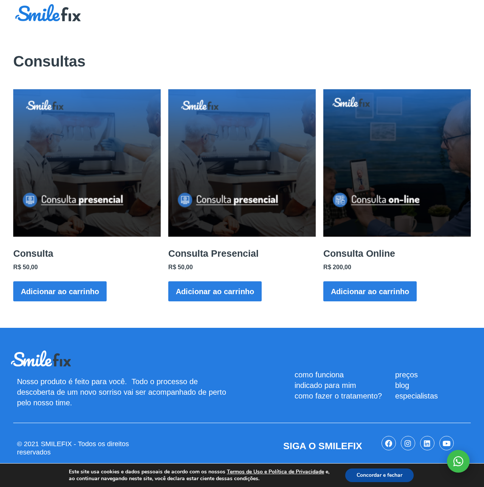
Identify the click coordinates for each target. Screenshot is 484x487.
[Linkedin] (427, 443)
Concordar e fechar (379, 475)
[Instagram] (408, 443)
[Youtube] (446, 443)
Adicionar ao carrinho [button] (60, 291)
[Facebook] (389, 443)
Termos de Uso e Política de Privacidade (275, 471)
